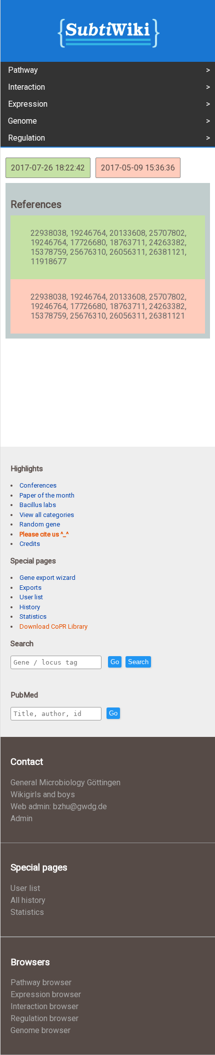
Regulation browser (44, 1018)
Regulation (26, 138)
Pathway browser (41, 982)
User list (31, 597)
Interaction (26, 87)
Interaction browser (44, 1006)
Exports (31, 587)
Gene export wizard (48, 577)
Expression (28, 104)
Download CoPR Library (54, 626)
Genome (22, 121)
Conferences (38, 485)
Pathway (23, 70)
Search (138, 662)
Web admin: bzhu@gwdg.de (58, 806)
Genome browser (40, 1030)
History (30, 607)
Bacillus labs (38, 505)
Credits (30, 543)
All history (28, 900)
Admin (21, 818)
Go (114, 662)
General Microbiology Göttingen (65, 782)
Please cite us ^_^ (44, 534)
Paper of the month (47, 495)
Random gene (40, 524)
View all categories (47, 515)
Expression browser (45, 994)
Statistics (33, 616)
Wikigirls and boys (42, 794)
